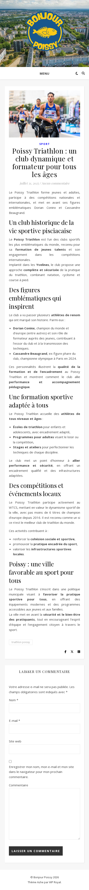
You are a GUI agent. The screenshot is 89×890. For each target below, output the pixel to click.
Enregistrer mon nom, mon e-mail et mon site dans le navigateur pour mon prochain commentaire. (41, 772)
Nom (13, 700)
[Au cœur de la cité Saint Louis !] (44, 31)
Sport (44, 144)
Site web (15, 741)
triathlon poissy (21, 642)
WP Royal (55, 882)
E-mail (14, 721)
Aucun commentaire (55, 183)
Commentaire (18, 785)
